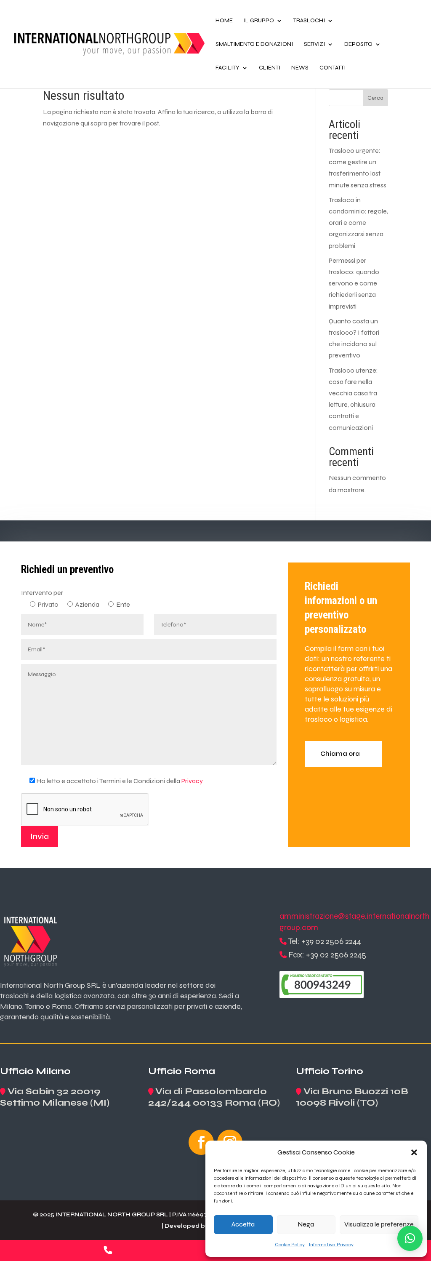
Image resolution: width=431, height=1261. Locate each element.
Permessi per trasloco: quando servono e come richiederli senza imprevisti (354, 283)
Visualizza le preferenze (379, 1224)
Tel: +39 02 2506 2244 (324, 941)
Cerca (375, 97)
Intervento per (42, 593)
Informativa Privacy (331, 1245)
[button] (414, 1152)
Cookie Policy (290, 1245)
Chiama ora (340, 753)
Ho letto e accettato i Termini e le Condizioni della (119, 781)
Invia (39, 836)
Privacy (192, 781)
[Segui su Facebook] (201, 1142)
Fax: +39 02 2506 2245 (327, 954)
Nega (306, 1224)
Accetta (243, 1224)
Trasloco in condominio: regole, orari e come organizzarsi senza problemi (358, 223)
